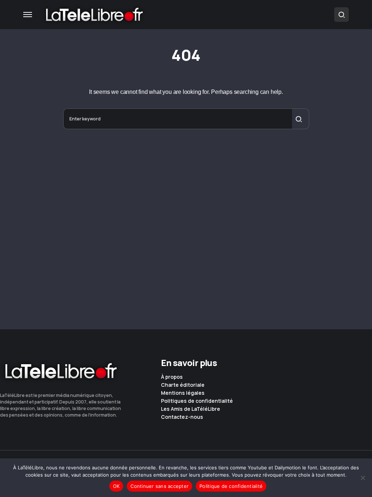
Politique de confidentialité (231, 486)
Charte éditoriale (183, 384)
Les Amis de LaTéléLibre (190, 408)
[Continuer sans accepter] (363, 477)
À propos (172, 376)
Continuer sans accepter (159, 486)
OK (116, 486)
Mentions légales (183, 392)
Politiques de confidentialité (197, 400)
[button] (28, 14)
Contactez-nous (182, 417)
